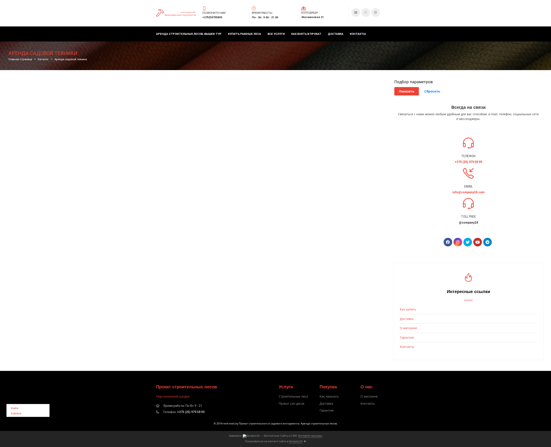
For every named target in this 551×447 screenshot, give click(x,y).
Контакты (358, 33)
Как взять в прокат (306, 33)
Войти (14, 408)
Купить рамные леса (244, 33)
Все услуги (276, 33)
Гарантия (407, 337)
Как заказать (329, 396)
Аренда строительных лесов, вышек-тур (188, 33)
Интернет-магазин (310, 436)
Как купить (408, 309)
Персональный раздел (173, 396)
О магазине (408, 328)
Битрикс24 (295, 441)
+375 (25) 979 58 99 (190, 412)
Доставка (335, 33)
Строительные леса (293, 396)
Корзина (16, 413)
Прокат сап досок (291, 403)
